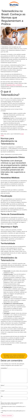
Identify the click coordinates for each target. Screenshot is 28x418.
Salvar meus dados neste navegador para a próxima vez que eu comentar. (12, 403)
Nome (3, 385)
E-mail (3, 390)
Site (2, 396)
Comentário (4, 368)
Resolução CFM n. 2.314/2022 (14, 85)
